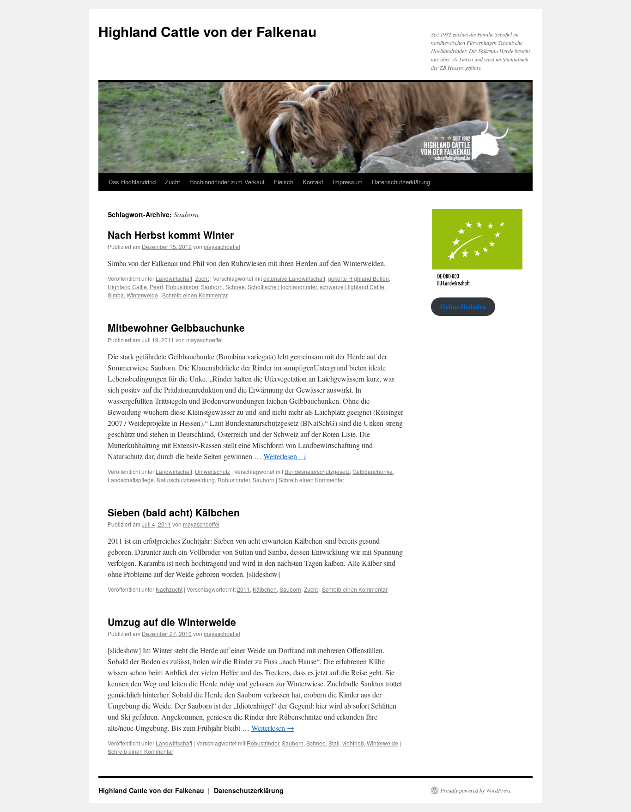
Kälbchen (265, 589)
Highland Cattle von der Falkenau (207, 31)
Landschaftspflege (131, 480)
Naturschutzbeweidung (186, 480)
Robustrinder (182, 287)
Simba (116, 295)
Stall (334, 743)
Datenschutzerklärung (401, 181)
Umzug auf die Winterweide (172, 622)
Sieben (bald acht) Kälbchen (174, 512)
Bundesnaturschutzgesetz (317, 471)
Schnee (235, 287)
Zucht (172, 181)
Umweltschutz (212, 471)
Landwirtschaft (174, 278)
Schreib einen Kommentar (195, 295)
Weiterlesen (284, 456)
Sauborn (212, 287)
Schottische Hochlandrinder (282, 287)
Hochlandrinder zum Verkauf (227, 181)
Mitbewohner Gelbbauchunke (176, 327)
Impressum (348, 181)
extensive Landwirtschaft (294, 278)
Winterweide (142, 295)
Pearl (156, 287)
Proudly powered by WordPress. (476, 790)
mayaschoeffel (222, 246)
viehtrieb (353, 743)
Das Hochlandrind (132, 181)
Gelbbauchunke (372, 471)
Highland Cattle (127, 287)
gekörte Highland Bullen (358, 278)
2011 (243, 589)
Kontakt (313, 181)
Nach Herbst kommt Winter (171, 235)
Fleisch (283, 181)
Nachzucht (169, 589)
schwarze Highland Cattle (352, 287)
